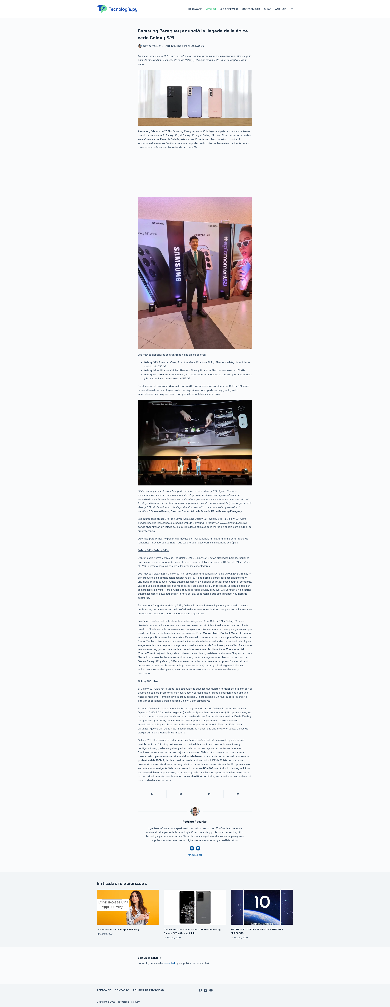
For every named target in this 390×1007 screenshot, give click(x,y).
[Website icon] (192, 848)
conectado (170, 963)
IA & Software (229, 9)
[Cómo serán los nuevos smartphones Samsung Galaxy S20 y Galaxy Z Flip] (195, 907)
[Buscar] (292, 9)
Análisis (280, 9)
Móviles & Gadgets (194, 46)
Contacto (122, 990)
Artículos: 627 (195, 855)
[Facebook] (152, 794)
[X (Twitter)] (181, 794)
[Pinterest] (209, 794)
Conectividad (251, 9)
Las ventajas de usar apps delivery (118, 929)
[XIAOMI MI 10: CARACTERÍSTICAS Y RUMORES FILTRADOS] (262, 907)
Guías (267, 9)
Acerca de (104, 990)
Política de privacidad (148, 990)
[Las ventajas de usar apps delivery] (128, 907)
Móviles (211, 9)
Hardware (195, 9)
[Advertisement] (195, 174)
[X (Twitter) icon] (198, 848)
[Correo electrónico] (211, 990)
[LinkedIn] (238, 794)
